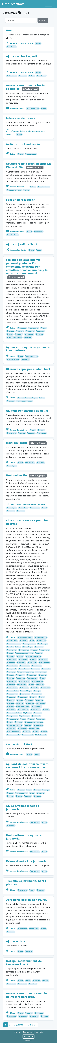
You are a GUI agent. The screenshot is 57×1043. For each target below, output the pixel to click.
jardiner (26, 359)
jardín (46, 981)
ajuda (27, 190)
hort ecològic (34, 108)
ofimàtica (41, 703)
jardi (30, 754)
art (33, 640)
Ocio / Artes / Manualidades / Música (27, 504)
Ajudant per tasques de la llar (27, 410)
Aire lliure (24, 508)
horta (38, 790)
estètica (12, 672)
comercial (12, 650)
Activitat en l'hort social (23, 144)
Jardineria (12, 76)
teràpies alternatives (35, 722)
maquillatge (26, 691)
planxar (38, 713)
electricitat (45, 662)
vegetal (34, 984)
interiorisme (38, 681)
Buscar (42, 20)
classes (23, 328)
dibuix (34, 659)
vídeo (37, 732)
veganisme (35, 728)
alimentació (28, 735)
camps (46, 790)
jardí (32, 250)
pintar (42, 430)
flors (32, 76)
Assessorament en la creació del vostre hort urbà (26, 995)
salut (11, 334)
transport (39, 725)
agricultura (13, 640)
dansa (21, 656)
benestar (30, 334)
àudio (11, 647)
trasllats (42, 433)
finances (21, 675)
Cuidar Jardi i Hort (19, 744)
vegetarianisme (14, 732)
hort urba (42, 76)
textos (28, 725)
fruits (22, 790)
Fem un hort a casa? (20, 199)
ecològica (12, 466)
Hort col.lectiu (17, 442)
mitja (42, 697)
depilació (24, 659)
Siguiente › (19, 1025)
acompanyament (26, 637)
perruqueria (24, 710)
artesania (42, 640)
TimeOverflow (13, 4)
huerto (29, 951)
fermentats (42, 672)
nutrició (31, 703)
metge (34, 697)
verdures (23, 984)
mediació (12, 697)
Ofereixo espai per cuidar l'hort (28, 369)
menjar (19, 334)
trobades (23, 728)
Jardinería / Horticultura (21, 43)
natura (11, 331)
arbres (38, 796)
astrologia (43, 644)
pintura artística (15, 713)
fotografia (32, 675)
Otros (12, 356)
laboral (41, 684)
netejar (32, 433)
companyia (25, 650)
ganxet (11, 678)
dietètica (44, 659)
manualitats (13, 691)
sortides (41, 719)
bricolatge (28, 647)
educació (33, 662)
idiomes (41, 331)
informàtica (25, 681)
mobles (11, 700)
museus (30, 700)
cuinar (22, 433)
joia (32, 793)
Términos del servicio (33, 1032)
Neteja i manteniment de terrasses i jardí (24, 962)
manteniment (22, 793)
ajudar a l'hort (32, 356)
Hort (9, 30)
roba (24, 719)
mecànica (37, 694)
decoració (12, 659)
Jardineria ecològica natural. (26, 899)
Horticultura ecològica (28, 398)
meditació (23, 697)
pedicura (12, 710)
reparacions (13, 719)
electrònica (13, 666)
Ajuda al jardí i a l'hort (21, 244)
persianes (36, 710)
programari (13, 716)
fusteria (44, 675)
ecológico (12, 1016)
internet (12, 684)
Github (28, 1041)
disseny (12, 662)
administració (41, 637)
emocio (41, 793)
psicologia (25, 716)
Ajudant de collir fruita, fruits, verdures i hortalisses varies (27, 765)
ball (18, 647)
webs (45, 732)
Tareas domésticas (18, 187)
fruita (11, 793)
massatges (13, 694)
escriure (36, 669)
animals (31, 331)
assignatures (30, 644)
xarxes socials (14, 735)
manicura (46, 688)
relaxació (37, 716)
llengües (25, 688)
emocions (25, 666)
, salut (11, 796)
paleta (11, 706)
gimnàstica (33, 678)
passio (28, 796)
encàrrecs (37, 666)
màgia (38, 691)
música (40, 700)
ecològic (40, 1013)
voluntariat (34, 328)
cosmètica (45, 650)
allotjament (41, 735)
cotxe (11, 653)
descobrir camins (15, 337)
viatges (27, 732)
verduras (12, 984)
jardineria (12, 47)
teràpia (29, 337)
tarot (11, 722)
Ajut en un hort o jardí (21, 56)
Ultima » (32, 1025)
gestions (21, 678)
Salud (12, 154)
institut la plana (15, 190)
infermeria (12, 681)
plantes (23, 76)
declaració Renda (34, 656)
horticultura (44, 187)
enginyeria (13, 669)
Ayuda (17, 1032)
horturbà (39, 232)
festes (11, 675)
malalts (35, 688)
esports (47, 669)
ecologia (22, 662)
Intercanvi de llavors (20, 118)
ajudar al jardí (14, 359)
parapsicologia (23, 706)
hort (39, 43)
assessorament (15, 644)
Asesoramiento (17, 108)
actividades (31, 154)
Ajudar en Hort (16, 941)
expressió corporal (26, 672)
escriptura (25, 669)
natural (41, 462)
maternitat (25, 694)
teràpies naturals (15, 725)
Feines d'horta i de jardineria (26, 861)
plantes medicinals (25, 401)
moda (21, 700)
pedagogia (37, 706)
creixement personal (25, 653)
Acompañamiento (18, 250)
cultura (21, 331)
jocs (32, 684)
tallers (40, 334)
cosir (35, 650)
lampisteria (13, 688)
